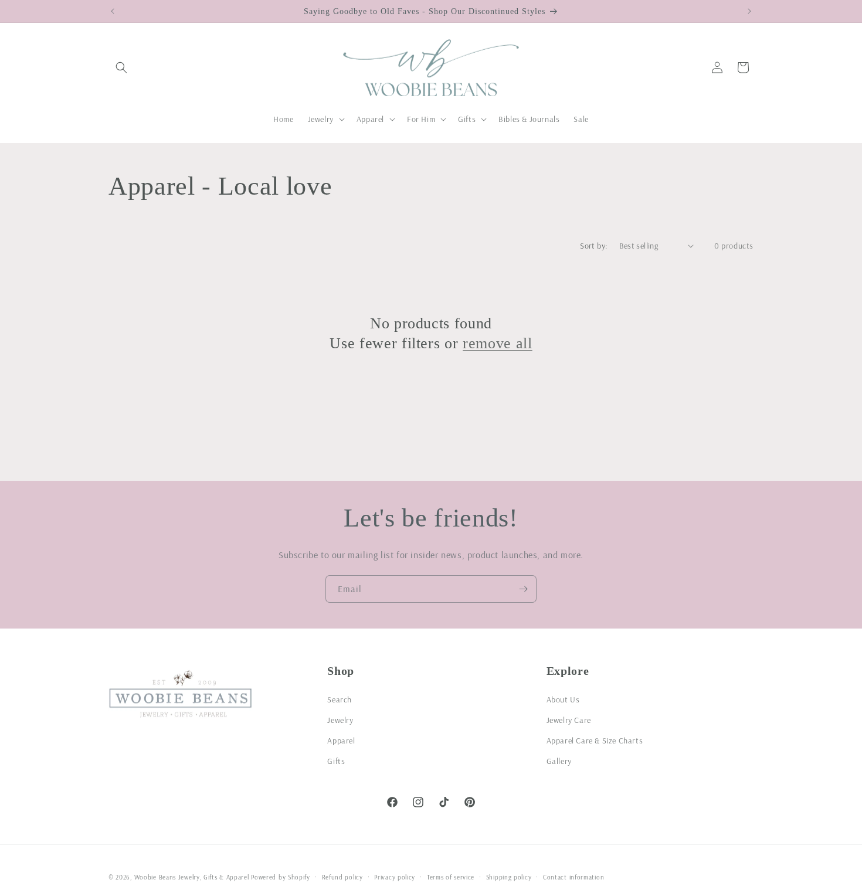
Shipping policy (509, 876)
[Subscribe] (523, 589)
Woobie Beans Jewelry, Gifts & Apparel (191, 877)
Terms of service (450, 876)
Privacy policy (394, 876)
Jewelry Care (569, 719)
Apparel (341, 740)
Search (339, 699)
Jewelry (340, 719)
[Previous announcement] (112, 11)
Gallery (559, 760)
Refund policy (342, 876)
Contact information (573, 876)
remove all (497, 342)
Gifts (336, 760)
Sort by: (593, 245)
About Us (563, 699)
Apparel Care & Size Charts (595, 740)
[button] (121, 67)
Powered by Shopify (280, 877)
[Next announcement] (749, 11)
